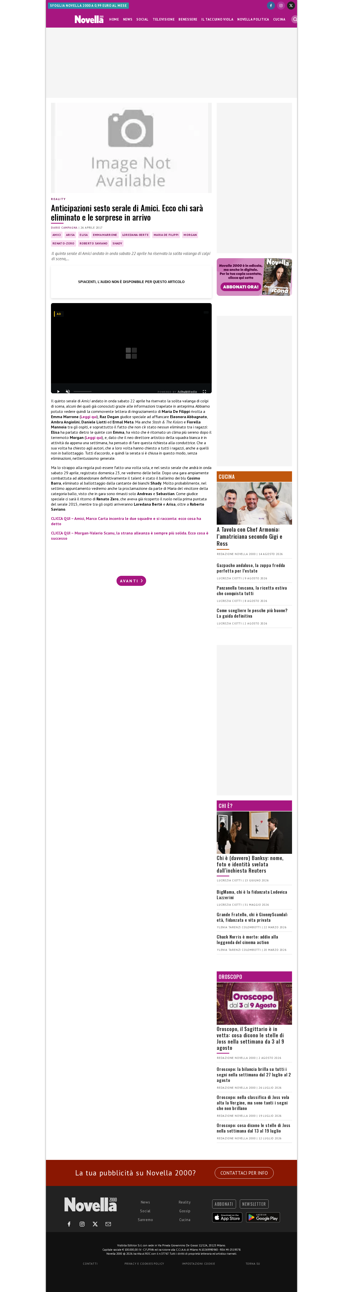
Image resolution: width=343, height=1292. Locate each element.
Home (114, 19)
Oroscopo (230, 976)
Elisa (84, 235)
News (128, 19)
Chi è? (226, 805)
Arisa (70, 235)
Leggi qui (89, 416)
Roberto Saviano (94, 243)
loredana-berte (135, 235)
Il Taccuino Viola (217, 19)
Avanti (130, 580)
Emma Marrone (105, 235)
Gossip (185, 1211)
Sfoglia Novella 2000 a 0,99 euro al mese (88, 6)
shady (117, 243)
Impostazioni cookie (198, 1263)
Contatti (90, 1263)
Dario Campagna (64, 227)
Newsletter (254, 1204)
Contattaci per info (244, 1173)
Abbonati (224, 1204)
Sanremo (145, 1219)
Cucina (279, 19)
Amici (56, 235)
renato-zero (63, 243)
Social (142, 19)
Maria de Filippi (166, 235)
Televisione (164, 19)
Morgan (190, 235)
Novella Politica (253, 19)
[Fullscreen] (204, 391)
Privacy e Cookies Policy (144, 1263)
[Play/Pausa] (58, 391)
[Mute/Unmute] (68, 391)
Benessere (188, 19)
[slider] (83, 392)
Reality (58, 199)
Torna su (253, 1263)
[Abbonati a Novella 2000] (254, 277)
